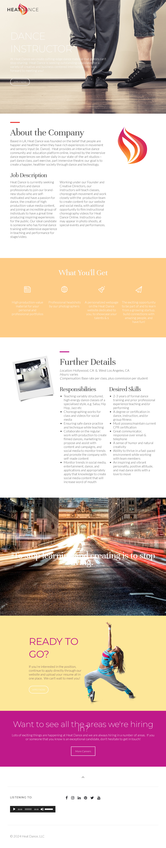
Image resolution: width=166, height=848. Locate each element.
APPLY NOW (20, 82)
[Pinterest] (86, 797)
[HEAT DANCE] (22, 5)
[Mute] (42, 809)
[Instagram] (73, 797)
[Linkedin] (79, 797)
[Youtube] (99, 797)
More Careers (83, 751)
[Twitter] (92, 797)
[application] (32, 809)
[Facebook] (66, 797)
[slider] (49, 809)
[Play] (14, 809)
